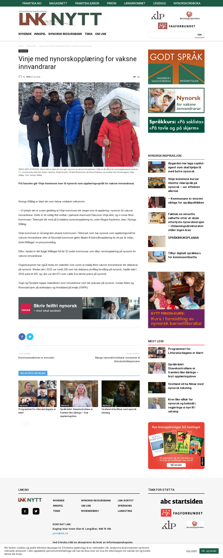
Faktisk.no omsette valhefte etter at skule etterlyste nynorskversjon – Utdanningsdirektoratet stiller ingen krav (186, 222)
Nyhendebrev (90, 510)
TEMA (56, 510)
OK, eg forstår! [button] (209, 551)
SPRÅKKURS (125, 505)
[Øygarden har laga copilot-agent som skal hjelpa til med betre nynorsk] (157, 167)
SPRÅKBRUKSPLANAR (183, 237)
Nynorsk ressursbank (96, 500)
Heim (21, 45)
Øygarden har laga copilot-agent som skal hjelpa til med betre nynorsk (186, 167)
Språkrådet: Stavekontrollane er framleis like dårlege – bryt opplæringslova (76, 412)
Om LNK (86, 505)
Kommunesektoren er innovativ (36, 357)
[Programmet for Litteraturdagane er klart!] (37, 393)
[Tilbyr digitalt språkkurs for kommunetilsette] (157, 256)
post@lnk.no (60, 533)
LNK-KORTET (126, 500)
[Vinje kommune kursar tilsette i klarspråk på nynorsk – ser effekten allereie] (157, 182)
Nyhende (31, 45)
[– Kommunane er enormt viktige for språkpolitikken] (157, 202)
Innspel (58, 505)
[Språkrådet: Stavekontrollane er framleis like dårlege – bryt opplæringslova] (79, 393)
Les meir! (191, 550)
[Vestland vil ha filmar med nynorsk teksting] (121, 393)
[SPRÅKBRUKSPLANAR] (157, 241)
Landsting (125, 510)
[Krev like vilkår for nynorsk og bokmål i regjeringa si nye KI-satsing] (157, 403)
